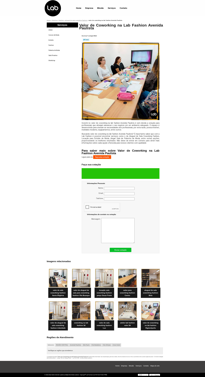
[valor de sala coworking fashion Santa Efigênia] (58, 278)
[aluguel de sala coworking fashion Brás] (150, 278)
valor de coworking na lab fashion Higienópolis (150, 325)
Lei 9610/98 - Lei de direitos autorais (82, 358)
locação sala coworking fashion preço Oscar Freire (104, 292)
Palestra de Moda (54, 50)
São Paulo (86, 345)
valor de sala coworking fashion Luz (104, 325)
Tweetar (86, 39)
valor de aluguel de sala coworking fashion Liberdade (58, 325)
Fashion (51, 45)
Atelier (51, 30)
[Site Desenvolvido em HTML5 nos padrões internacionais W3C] (143, 375)
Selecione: (51, 345)
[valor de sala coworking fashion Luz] (104, 310)
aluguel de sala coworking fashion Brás (150, 292)
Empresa (89, 8)
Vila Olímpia (107, 345)
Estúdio (51, 40)
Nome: (101, 188)
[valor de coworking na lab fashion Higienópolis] (150, 310)
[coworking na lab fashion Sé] (81, 310)
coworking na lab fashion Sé (81, 324)
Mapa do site (154, 366)
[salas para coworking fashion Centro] (127, 278)
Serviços (112, 8)
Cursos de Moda (54, 35)
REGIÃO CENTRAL (62, 345)
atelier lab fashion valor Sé (127, 324)
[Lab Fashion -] (58, 4)
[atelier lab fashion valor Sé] (127, 310)
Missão (100, 8)
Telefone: (100, 198)
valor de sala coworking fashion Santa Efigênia (58, 292)
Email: (101, 193)
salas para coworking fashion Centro (127, 292)
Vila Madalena (96, 345)
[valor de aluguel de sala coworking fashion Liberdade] (58, 310)
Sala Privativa (53, 55)
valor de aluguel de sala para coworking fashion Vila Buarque (81, 292)
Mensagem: (96, 219)
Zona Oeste (116, 345)
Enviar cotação (120, 250)
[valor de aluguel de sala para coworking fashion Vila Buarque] (81, 278)
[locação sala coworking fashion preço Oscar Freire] (104, 278)
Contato (123, 8)
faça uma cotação (102, 157)
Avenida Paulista (75, 345)
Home (78, 8)
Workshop (52, 60)
